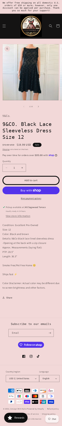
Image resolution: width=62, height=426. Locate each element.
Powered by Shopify (35, 409)
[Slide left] (23, 106)
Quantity (6, 161)
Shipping (5, 149)
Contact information (32, 419)
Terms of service (32, 414)
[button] (4, 26)
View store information (18, 215)
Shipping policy (49, 414)
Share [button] (9, 297)
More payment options (31, 198)
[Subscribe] (50, 333)
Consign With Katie (18, 409)
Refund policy (53, 409)
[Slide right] (38, 106)
